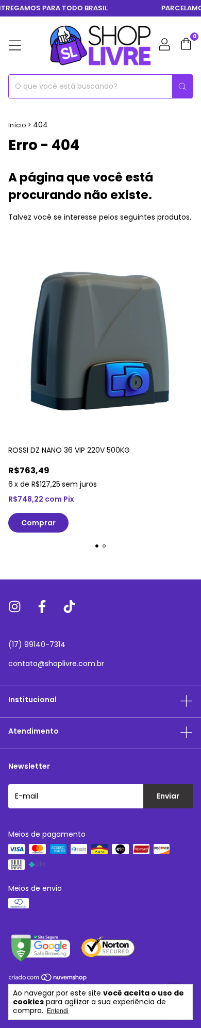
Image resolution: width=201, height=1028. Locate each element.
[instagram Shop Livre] (14, 607)
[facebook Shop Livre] (42, 607)
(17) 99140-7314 (36, 644)
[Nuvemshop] (48, 979)
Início (17, 125)
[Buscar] (182, 86)
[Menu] (15, 45)
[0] (186, 45)
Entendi (58, 1011)
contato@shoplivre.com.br (56, 663)
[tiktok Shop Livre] (69, 607)
